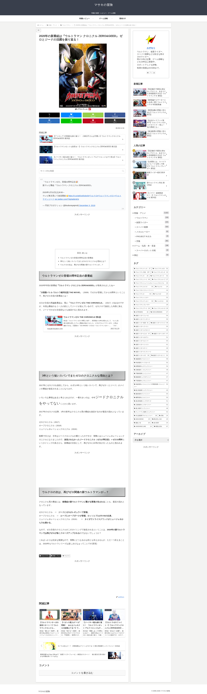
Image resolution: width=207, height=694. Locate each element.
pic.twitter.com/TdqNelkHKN (67, 199)
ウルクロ (67, 556)
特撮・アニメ (56, 556)
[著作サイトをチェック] (147, 72)
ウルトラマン (45, 556)
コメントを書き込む (82, 673)
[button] (115, 121)
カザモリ (151, 48)
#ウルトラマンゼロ (105, 196)
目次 (79, 253)
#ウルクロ (92, 196)
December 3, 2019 (87, 205)
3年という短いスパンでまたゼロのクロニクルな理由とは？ (83, 261)
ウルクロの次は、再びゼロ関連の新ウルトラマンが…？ (81, 265)
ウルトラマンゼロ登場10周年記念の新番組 (76, 258)
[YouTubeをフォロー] (154, 72)
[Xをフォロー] (151, 72)
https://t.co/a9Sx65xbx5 (78, 196)
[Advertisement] (82, 231)
